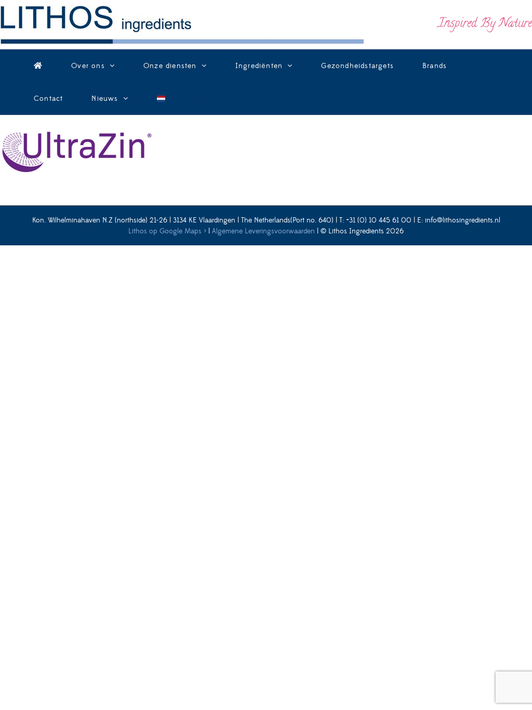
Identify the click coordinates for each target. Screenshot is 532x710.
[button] (195, 98)
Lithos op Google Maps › (167, 231)
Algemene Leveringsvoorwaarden (263, 231)
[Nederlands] (161, 98)
